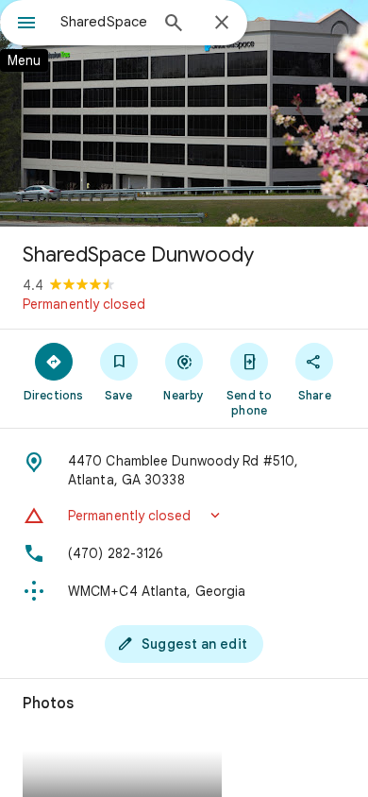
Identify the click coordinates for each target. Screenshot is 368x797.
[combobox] (103, 21)
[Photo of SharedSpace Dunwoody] (184, 113)
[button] (184, 515)
